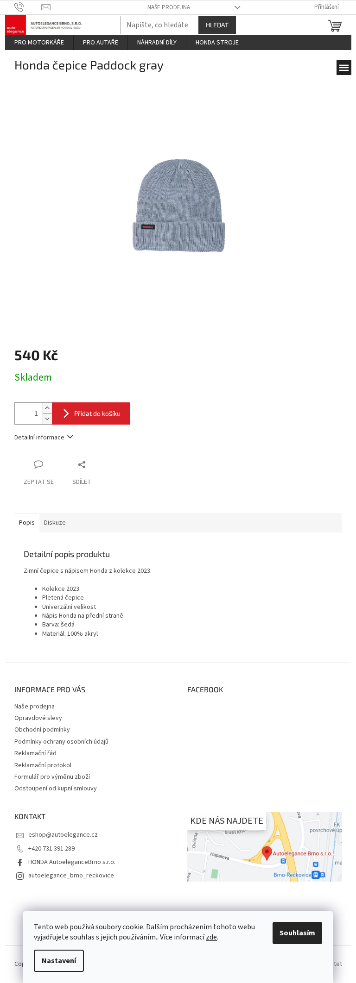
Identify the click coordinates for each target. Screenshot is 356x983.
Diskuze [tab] (55, 522)
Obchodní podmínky (42, 729)
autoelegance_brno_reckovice (71, 875)
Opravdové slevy (38, 718)
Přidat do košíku (97, 413)
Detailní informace (39, 437)
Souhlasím (297, 933)
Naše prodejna (168, 7)
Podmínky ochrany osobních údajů (61, 741)
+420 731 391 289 (51, 848)
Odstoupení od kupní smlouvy (55, 788)
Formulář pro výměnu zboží (52, 777)
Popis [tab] (27, 522)
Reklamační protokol (42, 765)
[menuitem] (39, 42)
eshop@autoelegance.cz (63, 834)
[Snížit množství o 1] (47, 418)
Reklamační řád (35, 753)
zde (211, 937)
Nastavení (59, 961)
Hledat (217, 25)
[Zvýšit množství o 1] (47, 408)
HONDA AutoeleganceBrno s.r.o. (71, 862)
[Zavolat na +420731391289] (28, 7)
